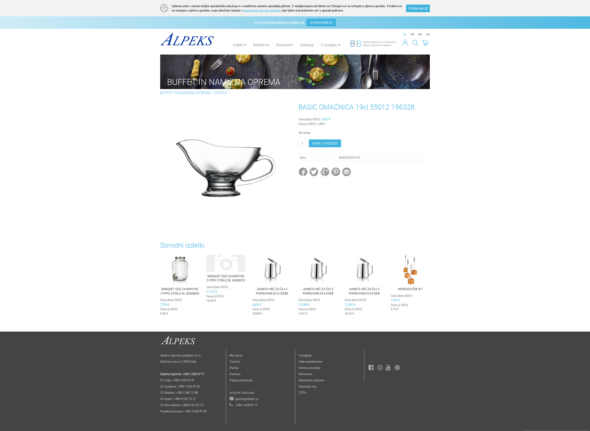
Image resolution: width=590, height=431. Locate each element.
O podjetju (305, 355)
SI (404, 34)
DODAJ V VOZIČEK (325, 143)
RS (428, 34)
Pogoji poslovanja (241, 380)
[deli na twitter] (314, 172)
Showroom (284, 44)
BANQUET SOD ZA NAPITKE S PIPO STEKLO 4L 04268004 (180, 291)
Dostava (235, 374)
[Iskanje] (415, 42)
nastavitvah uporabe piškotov (262, 10)
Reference (261, 44)
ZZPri (302, 393)
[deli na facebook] (303, 172)
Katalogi (307, 44)
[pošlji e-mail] (346, 172)
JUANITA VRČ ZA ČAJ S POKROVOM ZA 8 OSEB (364, 291)
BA (420, 34)
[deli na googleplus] (325, 172)
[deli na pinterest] (335, 172)
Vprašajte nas (308, 386)
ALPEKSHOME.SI (321, 22)
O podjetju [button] (329, 44)
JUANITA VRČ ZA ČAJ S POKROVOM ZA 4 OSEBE (272, 291)
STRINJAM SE (418, 8)
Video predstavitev (311, 361)
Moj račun (236, 355)
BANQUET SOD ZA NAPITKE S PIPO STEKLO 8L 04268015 (226, 278)
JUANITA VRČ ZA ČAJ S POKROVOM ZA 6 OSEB (318, 291)
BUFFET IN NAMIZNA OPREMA (185, 92)
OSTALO (220, 92)
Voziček (235, 361)
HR (412, 34)
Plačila (234, 368)
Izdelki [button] (238, 44)
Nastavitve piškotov (311, 380)
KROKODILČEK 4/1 (410, 289)
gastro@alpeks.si (246, 399)
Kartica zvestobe (309, 368)
